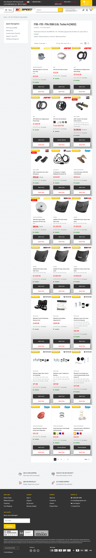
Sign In (29, 498)
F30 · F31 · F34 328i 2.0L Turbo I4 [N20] (18, 17)
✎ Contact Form (75, 506)
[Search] (60, 10)
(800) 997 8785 (35, 2)
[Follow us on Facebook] (31, 550)
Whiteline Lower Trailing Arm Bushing (61, 377)
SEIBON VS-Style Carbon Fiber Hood (82, 270)
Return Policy (8, 498)
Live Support (22, 4)
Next (86, 459)
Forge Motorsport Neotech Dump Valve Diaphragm (40, 429)
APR (54, 67)
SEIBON (55, 217)
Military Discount (9, 500)
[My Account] (87, 10)
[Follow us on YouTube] (38, 550)
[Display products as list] (88, 43)
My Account (30, 503)
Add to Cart (41, 86)
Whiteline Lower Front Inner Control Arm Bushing (82, 323)
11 (67, 459)
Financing (7, 503)
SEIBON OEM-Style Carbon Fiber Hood (40, 270)
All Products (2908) (11, 28)
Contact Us (53, 500)
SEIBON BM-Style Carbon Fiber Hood (82, 221)
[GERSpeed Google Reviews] (11, 531)
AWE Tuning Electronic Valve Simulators (40, 173)
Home (5, 17)
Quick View (41, 91)
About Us (52, 498)
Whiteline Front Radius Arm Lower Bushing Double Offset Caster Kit (82, 378)
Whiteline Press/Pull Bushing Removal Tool (40, 319)
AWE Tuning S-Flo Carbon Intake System (81, 122)
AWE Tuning (77, 116)
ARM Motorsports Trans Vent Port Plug (40, 71)
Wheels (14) (9, 30)
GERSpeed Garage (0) (12, 39)
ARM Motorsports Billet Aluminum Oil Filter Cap (39, 221)
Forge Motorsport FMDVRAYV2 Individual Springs (82, 429)
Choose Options (61, 140)
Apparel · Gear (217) (11, 36)
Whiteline (35, 316)
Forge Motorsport (78, 169)
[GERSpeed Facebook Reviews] (26, 531)
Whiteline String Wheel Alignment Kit (59, 319)
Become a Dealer (31, 506)
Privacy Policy (54, 506)
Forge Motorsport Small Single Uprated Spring (61, 429)
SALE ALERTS (86, 3)
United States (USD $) (10, 547)
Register (29, 500)
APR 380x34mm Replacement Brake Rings (82, 70)
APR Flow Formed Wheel (59, 119)
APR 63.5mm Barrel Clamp (60, 69)
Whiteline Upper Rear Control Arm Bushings (41, 377)
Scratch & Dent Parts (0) (13, 33)
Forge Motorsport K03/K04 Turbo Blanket (81, 173)
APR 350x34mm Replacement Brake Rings (41, 120)
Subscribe (9, 526)
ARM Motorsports (37, 67)
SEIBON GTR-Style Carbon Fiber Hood (60, 221)
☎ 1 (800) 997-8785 (76, 498)
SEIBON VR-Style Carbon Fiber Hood (61, 270)
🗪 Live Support (75, 503)
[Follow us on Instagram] (34, 550)
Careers (52, 503)
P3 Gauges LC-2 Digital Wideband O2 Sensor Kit (59, 173)
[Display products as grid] (85, 43)
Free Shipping (8, 506)
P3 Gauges (55, 169)
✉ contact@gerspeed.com (78, 500)
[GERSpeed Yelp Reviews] (41, 531)
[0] (91, 10)
